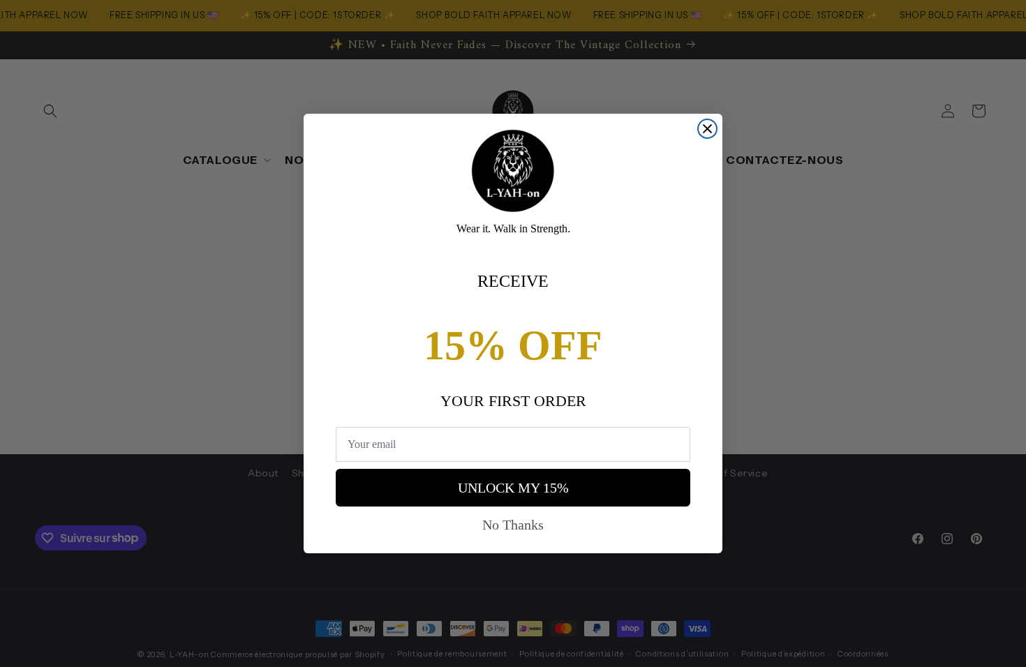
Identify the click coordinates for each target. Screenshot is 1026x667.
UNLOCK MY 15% (513, 487)
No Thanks (513, 524)
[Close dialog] (707, 128)
